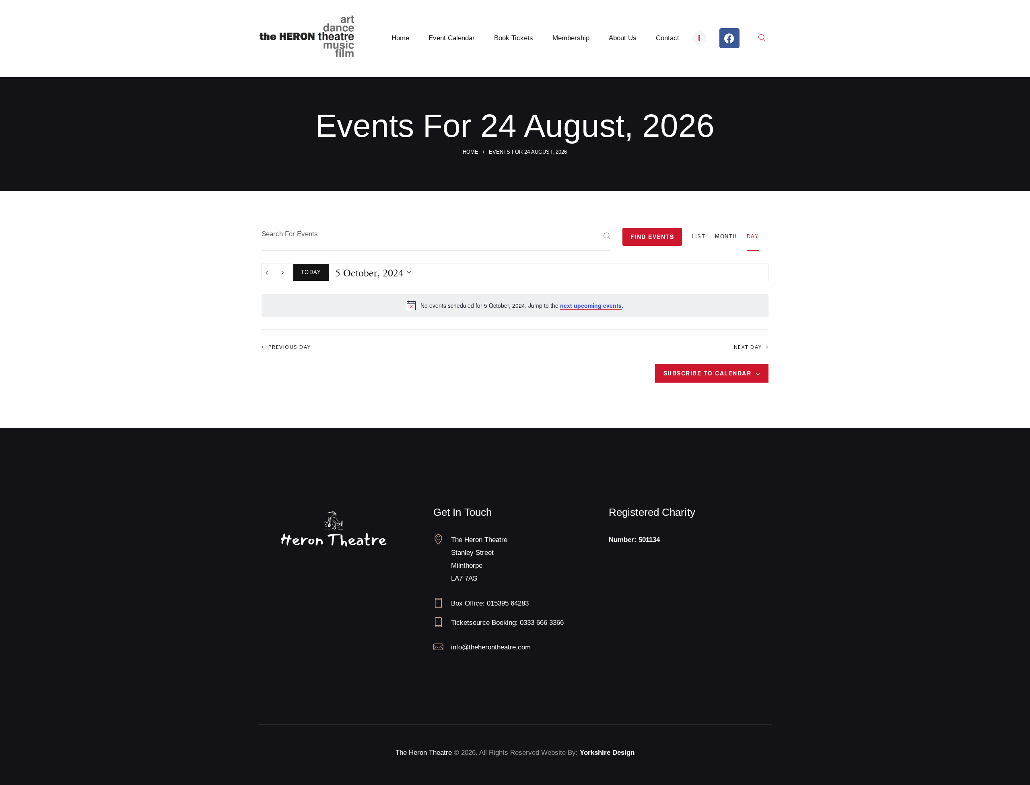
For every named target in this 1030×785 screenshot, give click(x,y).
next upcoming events (591, 305)
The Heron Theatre (424, 752)
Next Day (748, 346)
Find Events (652, 237)
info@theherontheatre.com (491, 647)
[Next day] (282, 272)
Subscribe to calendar (707, 373)
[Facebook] (729, 38)
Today (311, 272)
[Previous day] (267, 272)
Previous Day (289, 346)
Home (470, 152)
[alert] (515, 305)
